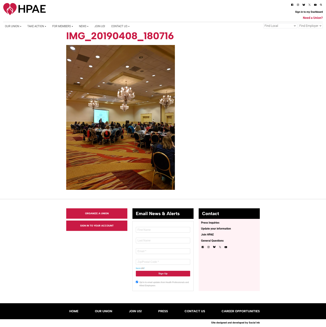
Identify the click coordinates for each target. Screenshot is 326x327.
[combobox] (280, 25)
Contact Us (119, 26)
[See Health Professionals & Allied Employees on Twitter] (309, 5)
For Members (61, 26)
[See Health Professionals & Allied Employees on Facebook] (292, 5)
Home (73, 311)
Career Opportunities (241, 311)
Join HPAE (207, 234)
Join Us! (99, 26)
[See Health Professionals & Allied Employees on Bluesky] (303, 5)
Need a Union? (313, 18)
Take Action (35, 26)
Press (163, 311)
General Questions (212, 240)
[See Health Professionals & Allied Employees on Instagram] (298, 5)
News (82, 26)
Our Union (12, 26)
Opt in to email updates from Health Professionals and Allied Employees (164, 284)
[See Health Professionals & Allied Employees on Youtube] (315, 5)
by (235, 322)
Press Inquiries (210, 222)
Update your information (216, 228)
